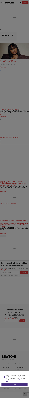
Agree (14, 384)
